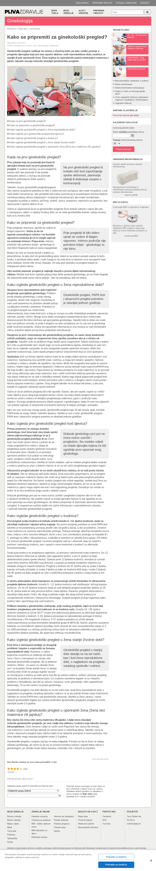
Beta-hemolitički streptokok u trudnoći (132, 81)
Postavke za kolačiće (116, 857)
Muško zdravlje (14, 820)
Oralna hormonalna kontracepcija (129, 88)
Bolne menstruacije (123, 84)
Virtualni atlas (60, 827)
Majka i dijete (13, 824)
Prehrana (11, 835)
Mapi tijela (87, 794)
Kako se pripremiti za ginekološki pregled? (32, 125)
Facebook (107, 816)
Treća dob (11, 831)
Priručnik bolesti (102, 3)
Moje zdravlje (68, 11)
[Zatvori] (151, 860)
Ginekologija (35, 29)
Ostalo (10, 842)
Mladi (9, 827)
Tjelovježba (12, 838)
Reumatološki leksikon (88, 827)
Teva (129, 816)
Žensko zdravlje (14, 816)
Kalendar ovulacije (40, 816)
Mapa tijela (54, 11)
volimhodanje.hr (134, 824)
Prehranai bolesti (98, 11)
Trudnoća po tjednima (41, 820)
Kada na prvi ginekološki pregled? (27, 121)
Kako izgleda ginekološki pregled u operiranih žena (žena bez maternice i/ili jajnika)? (55, 146)
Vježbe (57, 831)
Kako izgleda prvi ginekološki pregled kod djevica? (36, 134)
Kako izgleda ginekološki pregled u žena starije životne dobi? (42, 142)
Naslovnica (82, 3)
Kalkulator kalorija (39, 837)
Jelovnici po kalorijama (64, 816)
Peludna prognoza (62, 824)
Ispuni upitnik (131, 195)
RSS (105, 820)
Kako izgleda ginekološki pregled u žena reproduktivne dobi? (42, 129)
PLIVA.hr (131, 820)
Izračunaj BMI (131, 236)
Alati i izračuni (83, 11)
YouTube (106, 824)
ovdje (54, 762)
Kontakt (145, 3)
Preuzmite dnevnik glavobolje (126, 115)
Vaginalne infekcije (123, 103)
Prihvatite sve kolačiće (116, 865)
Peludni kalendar (61, 820)
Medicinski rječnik (86, 824)
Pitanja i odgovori (126, 3)
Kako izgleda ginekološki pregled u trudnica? (33, 138)
